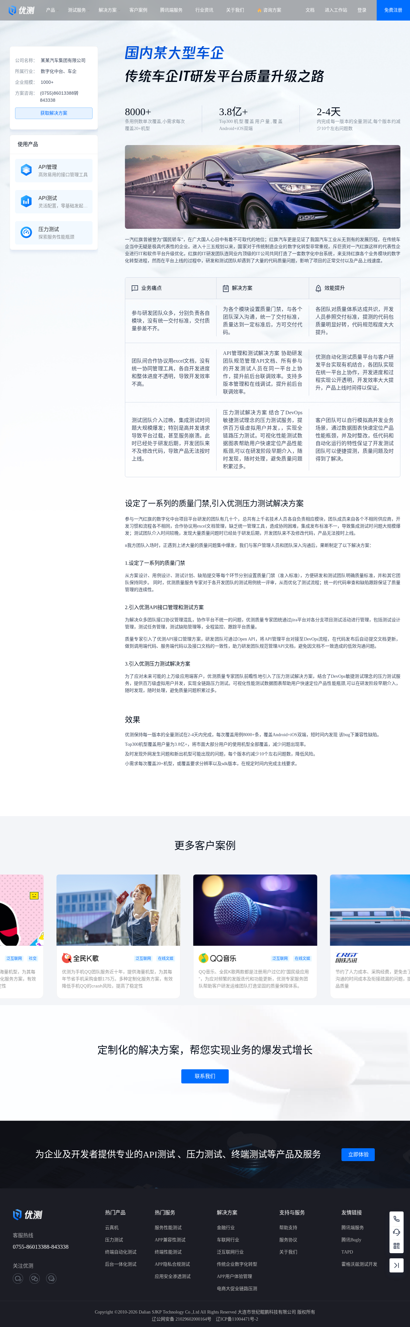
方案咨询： (26, 93)
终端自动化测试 (120, 1252)
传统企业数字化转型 (237, 1264)
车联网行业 (228, 1239)
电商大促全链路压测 (237, 1288)
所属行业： (26, 71)
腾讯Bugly (351, 1239)
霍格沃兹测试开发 (359, 1264)
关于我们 (288, 1252)
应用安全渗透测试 (173, 1276)
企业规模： (26, 82)
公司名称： (26, 60)
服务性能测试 (168, 1227)
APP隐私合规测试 (172, 1264)
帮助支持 (288, 1227)
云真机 (112, 1227)
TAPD (347, 1252)
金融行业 (226, 1227)
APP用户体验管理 (234, 1276)
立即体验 (358, 1154)
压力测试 (114, 1239)
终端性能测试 (168, 1252)
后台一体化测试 (120, 1264)
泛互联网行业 (230, 1252)
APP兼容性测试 (170, 1239)
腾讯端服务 (352, 1227)
